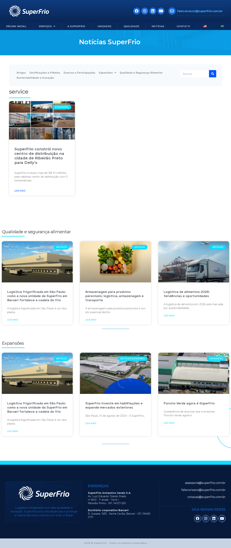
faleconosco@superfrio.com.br (200, 11)
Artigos (21, 72)
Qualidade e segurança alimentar (36, 231)
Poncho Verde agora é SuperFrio (189, 403)
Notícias (158, 26)
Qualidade (131, 26)
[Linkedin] (152, 11)
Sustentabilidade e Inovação (35, 77)
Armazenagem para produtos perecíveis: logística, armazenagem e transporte (114, 296)
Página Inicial (16, 26)
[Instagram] (144, 11)
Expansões (106, 72)
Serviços (45, 26)
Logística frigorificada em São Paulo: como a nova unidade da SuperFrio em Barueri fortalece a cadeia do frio (37, 296)
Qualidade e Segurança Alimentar (141, 72)
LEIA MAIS (12, 319)
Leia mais (19, 190)
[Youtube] (161, 11)
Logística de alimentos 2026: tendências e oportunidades (187, 294)
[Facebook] (136, 11)
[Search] (212, 73)
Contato (183, 26)
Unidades (104, 26)
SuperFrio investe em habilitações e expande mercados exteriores (114, 405)
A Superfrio (76, 26)
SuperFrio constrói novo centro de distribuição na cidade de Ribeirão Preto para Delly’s (39, 156)
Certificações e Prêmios (44, 72)
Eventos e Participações (79, 72)
